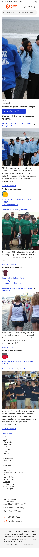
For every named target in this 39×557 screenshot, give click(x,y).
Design (13, 111)
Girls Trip (6, 482)
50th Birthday (8, 479)
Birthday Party (9, 484)
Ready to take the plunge (12, 126)
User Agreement (30, 539)
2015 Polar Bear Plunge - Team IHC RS (17, 124)
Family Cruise (8, 477)
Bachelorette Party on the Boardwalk (17, 288)
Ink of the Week (7, 433)
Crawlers (24, 369)
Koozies (6, 454)
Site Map (33, 531)
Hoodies (6, 449)
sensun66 (6, 290)
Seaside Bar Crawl (9, 369)
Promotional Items (22, 531)
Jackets (6, 451)
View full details (9, 186)
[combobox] (19, 12)
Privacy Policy (10, 537)
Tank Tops (7, 460)
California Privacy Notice (25, 537)
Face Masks (7, 444)
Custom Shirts (8, 442)
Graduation (7, 475)
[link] (11, 6)
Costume (7, 470)
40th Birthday (8, 486)
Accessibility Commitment (13, 539)
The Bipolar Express (10, 210)
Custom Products (9, 531)
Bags (5, 440)
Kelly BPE (24, 210)
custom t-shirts (30, 534)
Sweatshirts (8, 458)
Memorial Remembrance (13, 473)
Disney (5, 468)
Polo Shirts (7, 456)
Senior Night (8, 489)
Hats (5, 447)
